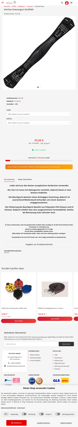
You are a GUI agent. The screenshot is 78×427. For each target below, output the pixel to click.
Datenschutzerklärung (39, 337)
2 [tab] (40, 87)
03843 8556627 (16, 363)
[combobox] (39, 114)
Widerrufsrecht (59, 363)
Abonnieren (66, 344)
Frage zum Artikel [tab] (25, 179)
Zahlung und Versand (61, 366)
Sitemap (57, 369)
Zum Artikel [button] (19, 321)
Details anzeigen (66, 423)
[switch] (6, 414)
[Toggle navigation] (3, 1)
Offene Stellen (35, 355)
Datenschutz (58, 360)
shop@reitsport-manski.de (16, 366)
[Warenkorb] (71, 2)
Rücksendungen (35, 358)
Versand (46, 143)
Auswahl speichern (43, 423)
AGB (55, 355)
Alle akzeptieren (16, 423)
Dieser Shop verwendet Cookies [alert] (39, 388)
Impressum (58, 358)
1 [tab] (38, 87)
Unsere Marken (35, 360)
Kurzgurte (17, 101)
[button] (62, 3)
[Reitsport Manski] (11, 2)
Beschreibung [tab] (9, 179)
